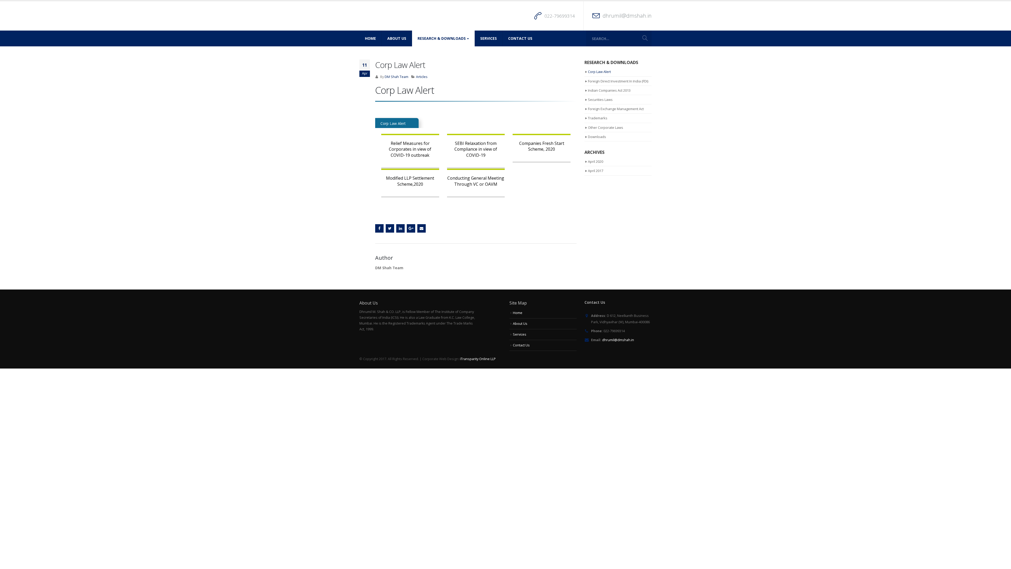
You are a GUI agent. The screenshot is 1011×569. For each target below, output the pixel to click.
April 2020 (595, 161)
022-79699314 (559, 16)
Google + (411, 228)
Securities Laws (600, 99)
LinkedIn (400, 228)
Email (421, 228)
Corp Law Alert (599, 71)
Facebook (379, 228)
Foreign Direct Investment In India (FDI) (618, 81)
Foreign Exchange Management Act (616, 108)
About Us (396, 38)
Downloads (597, 136)
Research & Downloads (442, 38)
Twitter (390, 228)
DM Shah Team (396, 77)
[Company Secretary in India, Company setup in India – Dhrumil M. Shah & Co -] (392, 16)
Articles (422, 77)
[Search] (645, 38)
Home (370, 38)
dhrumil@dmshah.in (627, 15)
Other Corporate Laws (605, 127)
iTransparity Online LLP (478, 359)
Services (488, 38)
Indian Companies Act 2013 (609, 90)
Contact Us (520, 38)
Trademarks (597, 118)
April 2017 (595, 170)
